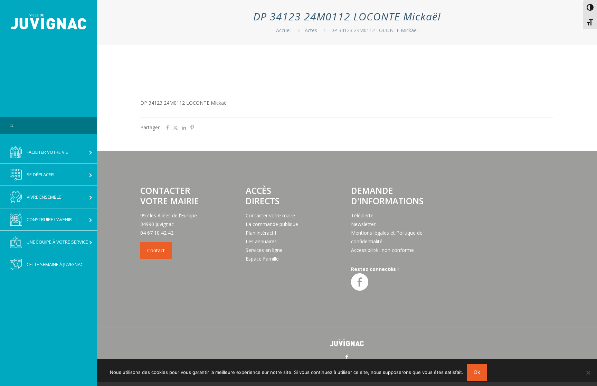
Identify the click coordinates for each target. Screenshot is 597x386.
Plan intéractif (261, 232)
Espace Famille (262, 258)
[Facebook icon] (347, 356)
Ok (477, 372)
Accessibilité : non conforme (382, 250)
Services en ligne (264, 250)
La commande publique (272, 224)
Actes (311, 30)
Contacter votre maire (270, 215)
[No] (588, 372)
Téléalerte (362, 215)
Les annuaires (261, 241)
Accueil (284, 30)
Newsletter (363, 224)
